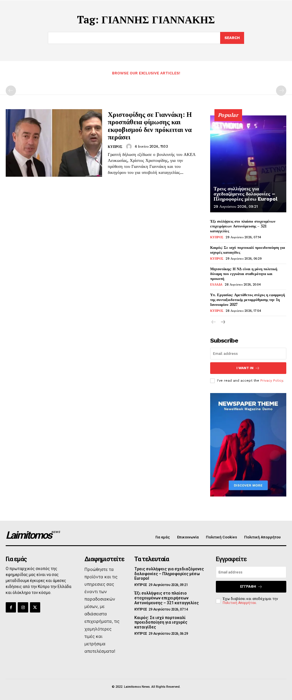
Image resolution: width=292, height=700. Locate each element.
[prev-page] (11, 91)
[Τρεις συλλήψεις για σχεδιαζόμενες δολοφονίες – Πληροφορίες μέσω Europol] (248, 163)
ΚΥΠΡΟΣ (115, 147)
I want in (245, 368)
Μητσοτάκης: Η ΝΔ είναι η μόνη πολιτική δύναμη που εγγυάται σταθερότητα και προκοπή (243, 273)
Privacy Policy (271, 380)
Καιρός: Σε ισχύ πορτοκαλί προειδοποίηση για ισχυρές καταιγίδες (247, 250)
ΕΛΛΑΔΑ (216, 284)
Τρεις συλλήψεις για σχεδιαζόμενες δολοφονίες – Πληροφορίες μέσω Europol (245, 194)
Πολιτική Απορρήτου (239, 603)
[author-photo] (129, 146)
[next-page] (222, 322)
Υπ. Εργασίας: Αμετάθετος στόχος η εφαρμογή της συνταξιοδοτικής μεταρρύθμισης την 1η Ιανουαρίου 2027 (247, 299)
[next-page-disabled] (281, 91)
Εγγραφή (248, 587)
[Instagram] (23, 607)
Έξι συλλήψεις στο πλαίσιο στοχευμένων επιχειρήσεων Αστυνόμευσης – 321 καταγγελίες (242, 226)
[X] (35, 607)
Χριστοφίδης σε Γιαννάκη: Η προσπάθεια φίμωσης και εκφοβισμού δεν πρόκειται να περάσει (150, 125)
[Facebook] (11, 607)
